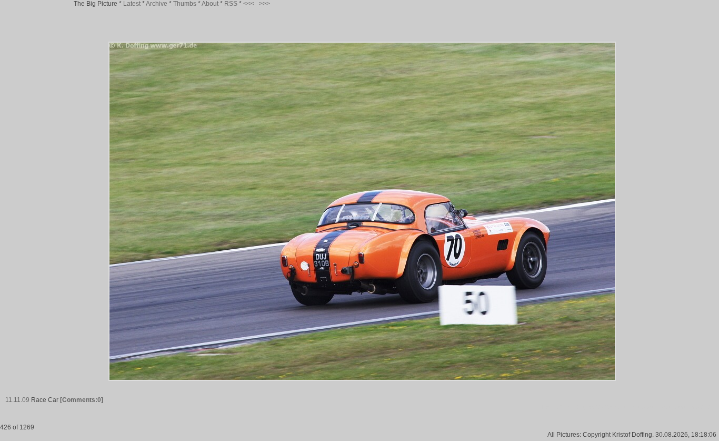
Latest (132, 3)
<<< (248, 3)
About (210, 3)
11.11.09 (17, 400)
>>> (264, 3)
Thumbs (184, 3)
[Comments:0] (81, 400)
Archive (156, 3)
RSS (230, 3)
